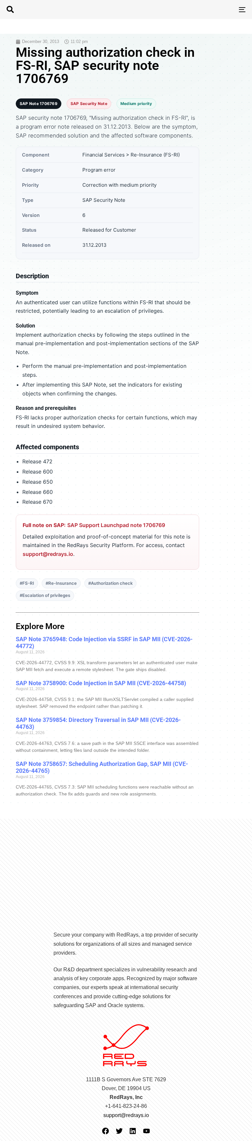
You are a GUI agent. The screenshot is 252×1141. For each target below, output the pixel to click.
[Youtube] (146, 1131)
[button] (10, 9)
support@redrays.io (48, 554)
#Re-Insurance (61, 583)
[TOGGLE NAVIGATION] (205, 9)
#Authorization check (110, 583)
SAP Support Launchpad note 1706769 (116, 525)
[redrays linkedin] (132, 1131)
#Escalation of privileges (45, 595)
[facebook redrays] (105, 1131)
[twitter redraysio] (119, 1131)
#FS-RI (27, 583)
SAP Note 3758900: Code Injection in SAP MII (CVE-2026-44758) (101, 683)
